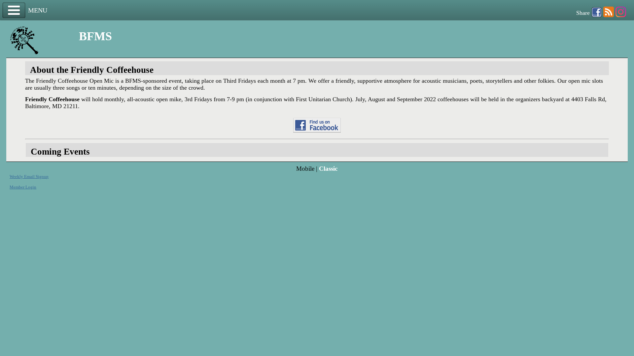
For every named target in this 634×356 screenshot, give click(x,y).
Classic (328, 168)
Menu (13, 10)
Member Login (23, 187)
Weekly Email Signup (29, 176)
